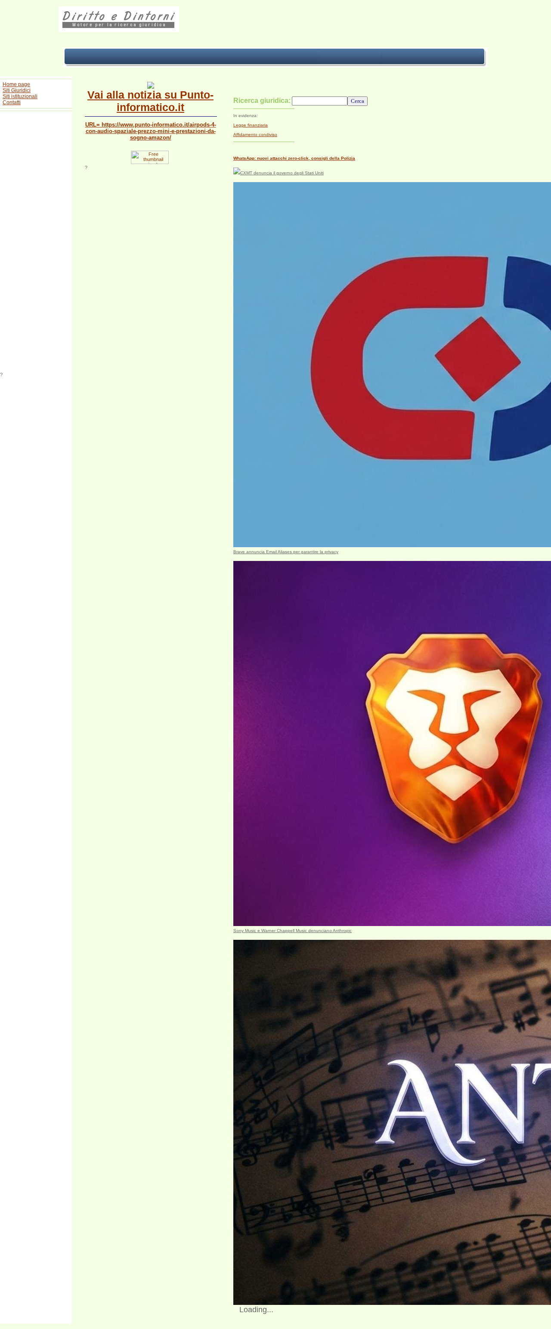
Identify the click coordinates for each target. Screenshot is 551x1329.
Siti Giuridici (17, 90)
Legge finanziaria (250, 125)
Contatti (12, 102)
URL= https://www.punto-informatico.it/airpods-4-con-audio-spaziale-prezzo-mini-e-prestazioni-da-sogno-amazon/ (150, 131)
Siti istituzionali (20, 96)
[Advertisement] (36, 243)
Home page (16, 84)
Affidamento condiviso (255, 134)
